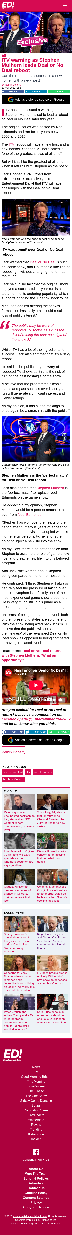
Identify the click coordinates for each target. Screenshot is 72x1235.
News (36, 1067)
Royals (36, 1124)
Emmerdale (36, 1120)
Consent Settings (36, 1197)
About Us (36, 1169)
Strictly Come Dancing (36, 1100)
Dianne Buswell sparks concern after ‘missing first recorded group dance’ (51, 856)
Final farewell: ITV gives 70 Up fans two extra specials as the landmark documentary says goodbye (19, 858)
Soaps (36, 1105)
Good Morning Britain (36, 1076)
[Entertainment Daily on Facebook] (36, 1151)
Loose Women (36, 1086)
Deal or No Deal (42, 262)
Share (13, 91)
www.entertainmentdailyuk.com (30, 1216)
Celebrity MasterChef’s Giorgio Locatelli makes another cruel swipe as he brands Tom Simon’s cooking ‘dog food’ (52, 893)
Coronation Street (36, 1110)
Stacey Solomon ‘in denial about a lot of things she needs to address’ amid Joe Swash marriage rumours (16, 942)
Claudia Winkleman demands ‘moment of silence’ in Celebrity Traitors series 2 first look (17, 893)
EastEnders (36, 1115)
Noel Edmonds (29, 515)
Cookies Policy (36, 1193)
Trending (36, 1129)
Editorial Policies (36, 1178)
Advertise (36, 1183)
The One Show (36, 1096)
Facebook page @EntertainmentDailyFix (36, 719)
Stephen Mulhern (50, 488)
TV (3, 55)
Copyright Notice (36, 1207)
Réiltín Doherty (13, 84)
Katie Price (36, 1134)
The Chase (36, 1091)
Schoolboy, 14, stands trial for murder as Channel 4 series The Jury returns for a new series (51, 819)
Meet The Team (36, 1173)
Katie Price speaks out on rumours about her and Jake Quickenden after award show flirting (52, 1017)
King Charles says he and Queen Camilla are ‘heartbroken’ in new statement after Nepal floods (52, 941)
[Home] (8, 5)
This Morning (36, 1081)
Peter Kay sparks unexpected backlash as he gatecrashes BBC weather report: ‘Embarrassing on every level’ (19, 821)
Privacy (36, 1202)
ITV (11, 144)
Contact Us (36, 1188)
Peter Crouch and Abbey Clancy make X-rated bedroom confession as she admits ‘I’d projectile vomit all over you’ (18, 1020)
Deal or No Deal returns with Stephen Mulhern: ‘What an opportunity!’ (32, 655)
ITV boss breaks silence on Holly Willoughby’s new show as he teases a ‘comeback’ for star (52, 978)
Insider (36, 1139)
